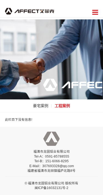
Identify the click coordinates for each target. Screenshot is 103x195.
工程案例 (62, 106)
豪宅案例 (40, 106)
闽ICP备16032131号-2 (51, 188)
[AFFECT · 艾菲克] (29, 11)
